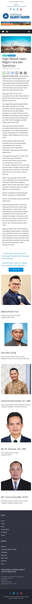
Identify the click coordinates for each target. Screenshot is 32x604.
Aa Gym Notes (5, 529)
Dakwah (3, 546)
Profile (3, 524)
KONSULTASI (16, 269)
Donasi (3, 535)
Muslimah (4, 561)
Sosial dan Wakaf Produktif (8, 549)
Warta (2, 526)
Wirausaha (4, 555)
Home (3, 521)
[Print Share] (25, 73)
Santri (2, 564)
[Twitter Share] (16, 73)
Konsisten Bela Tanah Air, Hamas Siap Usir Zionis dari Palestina (14, 264)
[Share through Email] (21, 73)
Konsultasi (4, 532)
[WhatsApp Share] (4, 73)
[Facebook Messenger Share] (12, 73)
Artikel (4, 55)
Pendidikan (4, 552)
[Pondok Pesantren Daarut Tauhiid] (3, 32)
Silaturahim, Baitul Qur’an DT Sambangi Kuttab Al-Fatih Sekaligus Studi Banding (15, 256)
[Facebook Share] (8, 73)
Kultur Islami (12, 55)
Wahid (18, 68)
